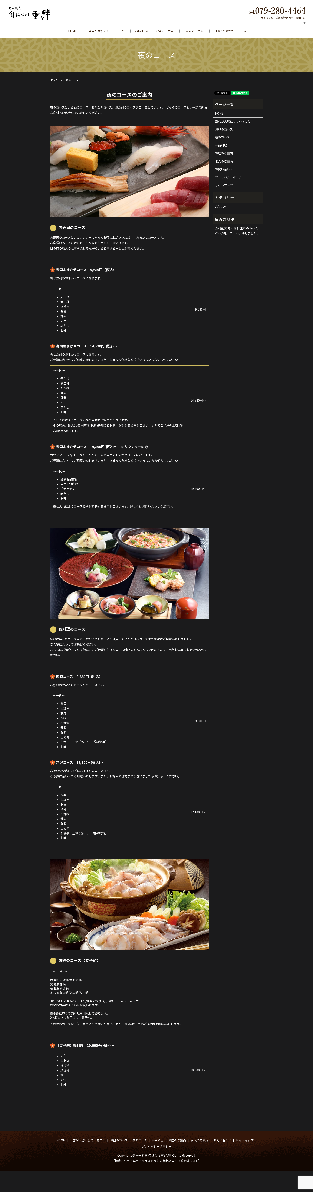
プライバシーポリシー (230, 177)
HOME (72, 31)
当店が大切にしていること (106, 31)
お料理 (139, 31)
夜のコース (222, 137)
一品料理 (221, 145)
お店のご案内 (165, 31)
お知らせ (221, 207)
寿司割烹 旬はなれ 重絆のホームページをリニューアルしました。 (237, 230)
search (248, 31)
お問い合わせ (224, 31)
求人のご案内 (194, 31)
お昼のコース (224, 129)
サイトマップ (224, 185)
